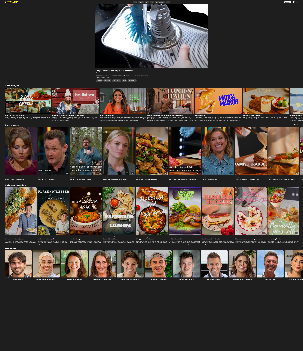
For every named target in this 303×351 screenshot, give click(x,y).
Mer (168, 2)
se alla (296, 125)
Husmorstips (107, 80)
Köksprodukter (132, 80)
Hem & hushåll (116, 80)
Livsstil (124, 80)
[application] (151, 36)
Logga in (287, 2)
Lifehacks (99, 80)
